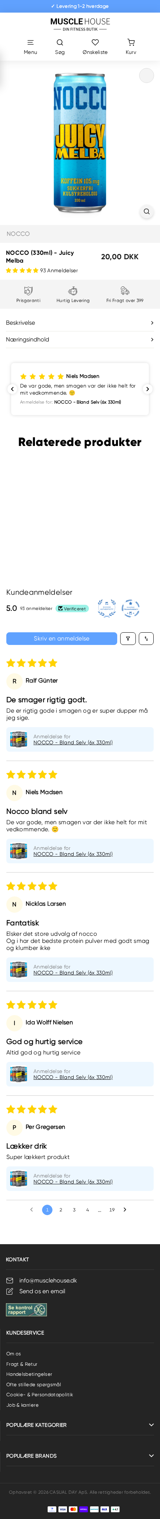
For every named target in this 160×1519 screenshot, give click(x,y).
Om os (13, 1353)
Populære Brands (31, 1456)
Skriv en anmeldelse (62, 638)
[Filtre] (128, 638)
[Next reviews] (148, 389)
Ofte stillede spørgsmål (33, 1384)
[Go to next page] (127, 1210)
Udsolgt (36, 548)
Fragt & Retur (22, 1364)
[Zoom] (147, 211)
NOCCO (18, 233)
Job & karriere (22, 1405)
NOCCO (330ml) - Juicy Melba (36, 523)
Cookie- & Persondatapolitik (39, 1394)
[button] (23, 270)
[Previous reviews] (12, 389)
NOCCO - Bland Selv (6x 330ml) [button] (73, 742)
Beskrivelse (20, 322)
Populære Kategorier (36, 1425)
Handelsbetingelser (29, 1374)
